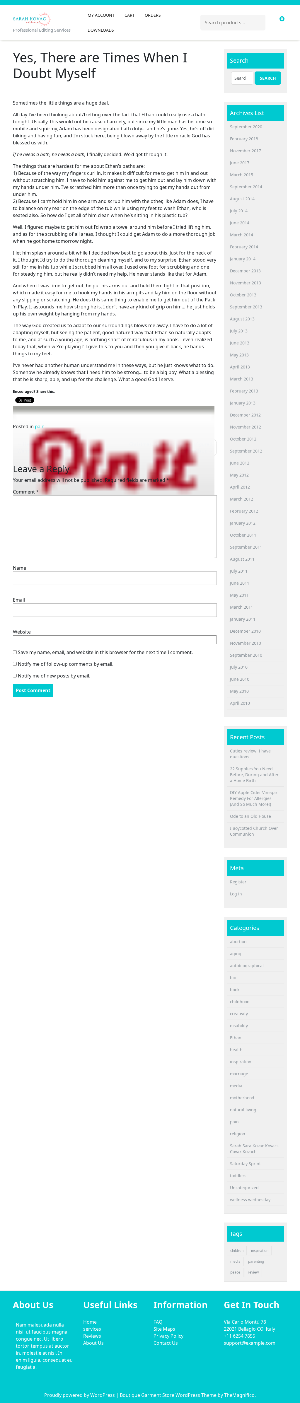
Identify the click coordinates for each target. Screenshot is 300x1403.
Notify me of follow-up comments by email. (65, 664)
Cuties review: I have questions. (250, 753)
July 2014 (239, 211)
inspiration (240, 1061)
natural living (243, 1109)
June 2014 (239, 223)
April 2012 (240, 487)
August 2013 (242, 319)
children (236, 1250)
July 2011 (239, 571)
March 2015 (241, 174)
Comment (26, 492)
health (236, 1049)
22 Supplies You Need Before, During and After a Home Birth (254, 774)
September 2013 (246, 307)
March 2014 (241, 235)
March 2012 (241, 499)
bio (233, 977)
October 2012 (243, 439)
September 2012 (246, 451)
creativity (239, 1013)
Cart (130, 15)
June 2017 (239, 162)
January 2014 (242, 259)
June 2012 (239, 463)
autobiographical (247, 965)
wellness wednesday (250, 1199)
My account (101, 15)
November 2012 (245, 427)
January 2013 (242, 403)
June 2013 (239, 343)
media (236, 1085)
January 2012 (242, 523)
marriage (239, 1073)
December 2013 (245, 271)
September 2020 (246, 126)
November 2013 (245, 283)
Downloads (101, 30)
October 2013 (243, 295)
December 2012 (245, 415)
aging (235, 953)
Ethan (235, 1037)
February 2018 (244, 138)
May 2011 (239, 595)
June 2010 (239, 679)
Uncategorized (244, 1187)
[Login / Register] (270, 22)
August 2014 (242, 199)
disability (239, 1025)
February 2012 (244, 511)
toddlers (238, 1175)
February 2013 (244, 391)
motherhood (242, 1097)
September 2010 (246, 655)
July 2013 (239, 331)
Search (258, 21)
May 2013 (239, 355)
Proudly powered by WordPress (80, 1395)
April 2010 (240, 703)
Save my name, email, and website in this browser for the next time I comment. (105, 652)
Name (19, 568)
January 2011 (242, 619)
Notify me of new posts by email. (54, 676)
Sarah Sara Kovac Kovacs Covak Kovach (254, 1148)
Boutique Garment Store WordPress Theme (169, 1395)
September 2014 (246, 187)
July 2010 (239, 667)
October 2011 (243, 535)
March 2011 (241, 607)
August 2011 (242, 559)
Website (22, 632)
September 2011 (246, 547)
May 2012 (239, 475)
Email (19, 600)
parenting (256, 1261)
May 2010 (239, 691)
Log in (236, 894)
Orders (153, 15)
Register (238, 882)
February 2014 (244, 247)
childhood (240, 1001)
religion (237, 1133)
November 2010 (245, 643)
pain (40, 426)
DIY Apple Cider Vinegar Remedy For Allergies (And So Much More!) (253, 798)
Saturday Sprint (245, 1163)
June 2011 (239, 583)
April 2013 (240, 367)
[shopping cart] (277, 22)
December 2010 (245, 631)
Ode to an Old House (250, 816)
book (234, 989)
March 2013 (241, 379)
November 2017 (245, 150)
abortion (238, 941)
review (253, 1272)
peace (235, 1272)
